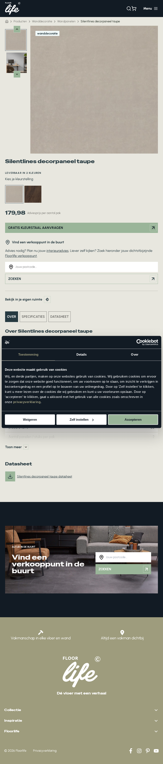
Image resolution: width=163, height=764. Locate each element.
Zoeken (14, 279)
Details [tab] (81, 354)
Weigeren (30, 419)
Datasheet (59, 317)
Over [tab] (134, 354)
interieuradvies (57, 251)
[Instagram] (139, 750)
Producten (20, 21)
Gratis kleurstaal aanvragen (35, 228)
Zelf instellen (79, 419)
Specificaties (33, 317)
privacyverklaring (27, 402)
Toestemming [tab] (28, 354)
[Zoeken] (128, 8)
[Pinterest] (147, 750)
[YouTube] (156, 750)
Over (11, 317)
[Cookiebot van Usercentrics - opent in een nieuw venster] (139, 342)
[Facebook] (130, 750)
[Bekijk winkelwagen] (133, 8)
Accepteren (133, 419)
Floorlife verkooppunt (21, 256)
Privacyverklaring (45, 751)
